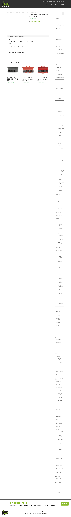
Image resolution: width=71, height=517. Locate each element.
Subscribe (64, 504)
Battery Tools (59, 36)
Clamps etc (58, 43)
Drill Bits (58, 194)
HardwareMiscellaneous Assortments (60, 55)
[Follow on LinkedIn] (67, 511)
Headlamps (58, 345)
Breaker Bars (61, 203)
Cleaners (58, 85)
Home (8, 12)
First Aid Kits (59, 423)
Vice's (57, 374)
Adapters (58, 139)
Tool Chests (58, 484)
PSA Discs (60, 122)
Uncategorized (58, 487)
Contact (56, 4)
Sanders (60, 400)
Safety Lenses (59, 465)
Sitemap (41, 511)
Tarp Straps (60, 332)
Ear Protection (59, 413)
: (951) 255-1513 (61, 1)
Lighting (56, 337)
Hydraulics (58, 58)
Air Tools (57, 18)
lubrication (58, 64)
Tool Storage (58, 482)
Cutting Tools (59, 141)
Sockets (15, 12)
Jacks (57, 61)
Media (59, 119)
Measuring (58, 212)
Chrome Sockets (20, 12)
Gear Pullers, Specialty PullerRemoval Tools (61, 225)
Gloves (57, 429)
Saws (59, 403)
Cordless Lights (59, 339)
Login (62, 4)
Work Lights (59, 348)
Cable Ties (58, 311)
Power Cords (59, 478)
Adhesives (58, 83)
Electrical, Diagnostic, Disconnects (59, 48)
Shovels (58, 322)
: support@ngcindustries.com (49, 1)
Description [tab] (10, 36)
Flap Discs (60, 108)
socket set (35, 21)
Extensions (58, 197)
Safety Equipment (58, 407)
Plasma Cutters (59, 371)
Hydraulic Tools (59, 368)
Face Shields (58, 416)
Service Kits (58, 67)
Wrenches (58, 271)
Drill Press (58, 366)
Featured (57, 102)
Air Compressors (59, 20)
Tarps (57, 328)
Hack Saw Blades (61, 165)
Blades (59, 143)
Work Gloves (61, 452)
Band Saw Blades (61, 147)
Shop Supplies (57, 476)
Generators (58, 381)
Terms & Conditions (32, 511)
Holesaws (60, 186)
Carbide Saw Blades (61, 152)
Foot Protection (59, 426)
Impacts (58, 384)
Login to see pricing (32, 18)
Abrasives (58, 106)
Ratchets (58, 247)
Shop (51, 4)
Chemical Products (59, 81)
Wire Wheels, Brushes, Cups (61, 134)
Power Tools (59, 387)
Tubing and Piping (60, 77)
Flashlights (58, 342)
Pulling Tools (59, 221)
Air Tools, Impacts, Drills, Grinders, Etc (59, 30)
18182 (32, 21)
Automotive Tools (59, 34)
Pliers (57, 218)
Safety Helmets (59, 462)
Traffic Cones (59, 472)
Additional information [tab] (19, 36)
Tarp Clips (60, 330)
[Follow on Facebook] (63, 511)
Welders (56, 490)
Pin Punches (60, 235)
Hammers (60, 206)
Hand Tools (12, 12)
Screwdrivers (59, 250)
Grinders (60, 397)
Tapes (57, 325)
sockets (39, 21)
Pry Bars (60, 208)
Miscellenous (59, 215)
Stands (57, 70)
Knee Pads (58, 455)
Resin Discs (60, 125)
